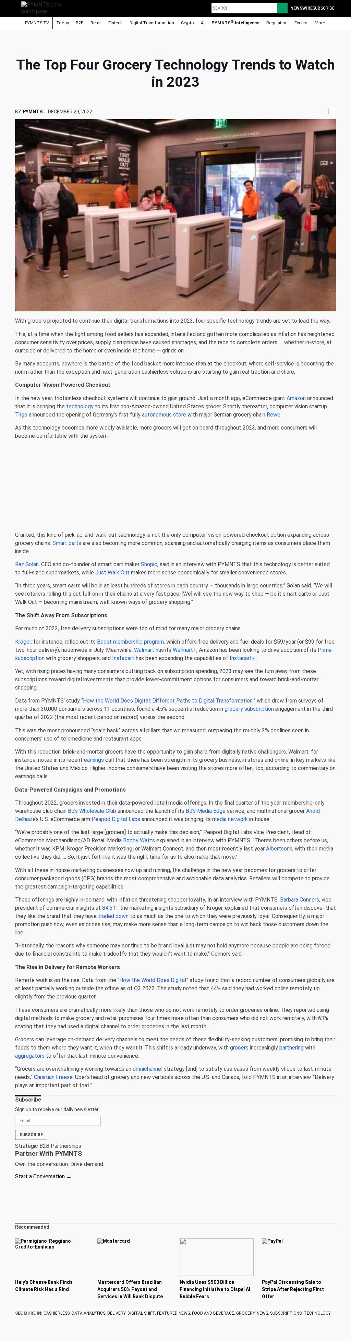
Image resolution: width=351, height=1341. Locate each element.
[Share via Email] (324, 111)
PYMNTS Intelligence (235, 22)
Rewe (273, 414)
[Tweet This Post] (319, 111)
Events (300, 22)
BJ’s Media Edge (206, 811)
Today (62, 22)
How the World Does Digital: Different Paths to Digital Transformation (168, 700)
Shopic (149, 564)
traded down (113, 916)
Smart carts (66, 543)
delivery (116, 1313)
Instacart (123, 658)
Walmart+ (184, 650)
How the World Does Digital (152, 980)
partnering (291, 1047)
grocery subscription (249, 709)
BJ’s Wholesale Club (92, 811)
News (262, 1313)
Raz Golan (27, 564)
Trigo (21, 414)
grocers (239, 1047)
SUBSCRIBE (324, 8)
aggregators (30, 1056)
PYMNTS (33, 111)
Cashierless (57, 1313)
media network (230, 819)
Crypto (187, 22)
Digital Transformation (152, 22)
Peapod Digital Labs (116, 819)
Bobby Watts (139, 840)
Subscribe (31, 1134)
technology (80, 406)
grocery (245, 1313)
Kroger (23, 641)
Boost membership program (130, 641)
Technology (317, 1313)
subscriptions (286, 1313)
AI (203, 22)
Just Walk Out (112, 572)
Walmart (144, 650)
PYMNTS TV (36, 22)
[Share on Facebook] (317, 111)
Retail (95, 22)
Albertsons (279, 848)
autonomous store (164, 414)
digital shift (141, 1313)
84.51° (110, 908)
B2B (80, 22)
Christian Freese (53, 1077)
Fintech (115, 22)
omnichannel (147, 1069)
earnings (94, 760)
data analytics (88, 1313)
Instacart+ (242, 658)
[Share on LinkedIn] (321, 111)
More (320, 22)
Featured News (173, 1313)
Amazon (296, 398)
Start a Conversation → (43, 1176)
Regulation (277, 22)
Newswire (301, 8)
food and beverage (213, 1313)
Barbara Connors (299, 899)
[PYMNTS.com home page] (43, 7)
